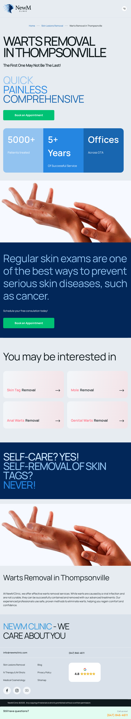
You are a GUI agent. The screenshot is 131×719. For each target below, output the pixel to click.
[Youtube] (27, 690)
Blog (40, 664)
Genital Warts (89, 420)
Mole (82, 390)
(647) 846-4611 (117, 715)
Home (32, 25)
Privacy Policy (44, 672)
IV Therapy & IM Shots (14, 672)
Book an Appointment (29, 115)
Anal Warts (23, 420)
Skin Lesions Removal (52, 25)
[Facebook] (7, 690)
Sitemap (42, 680)
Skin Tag (21, 390)
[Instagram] (17, 690)
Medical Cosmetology (14, 680)
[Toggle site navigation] (124, 8)
